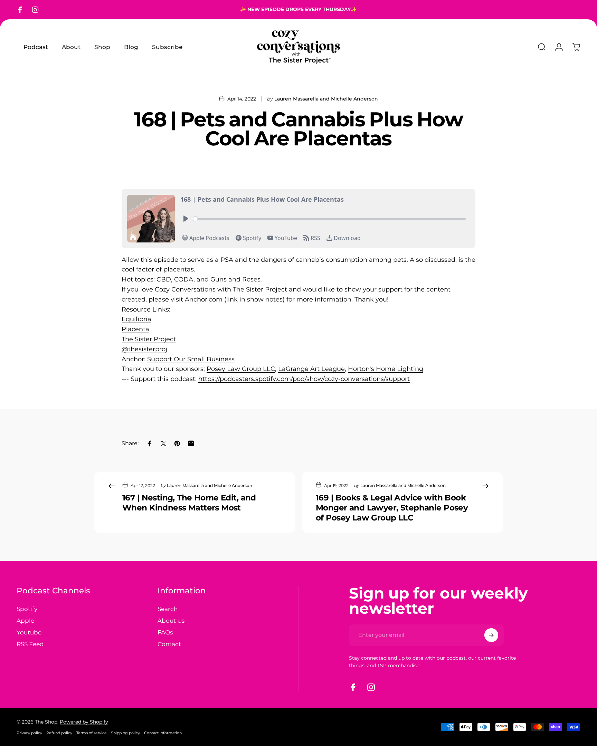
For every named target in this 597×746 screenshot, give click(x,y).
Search (168, 608)
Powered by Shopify (84, 722)
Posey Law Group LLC (241, 369)
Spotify (27, 608)
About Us (171, 620)
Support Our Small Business (191, 359)
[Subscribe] (491, 635)
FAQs (165, 632)
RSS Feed (30, 644)
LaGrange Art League (311, 369)
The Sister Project (149, 339)
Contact (169, 644)
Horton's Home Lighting (385, 369)
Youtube (29, 632)
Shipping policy (125, 732)
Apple (25, 620)
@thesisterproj (144, 349)
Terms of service (91, 732)
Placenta (135, 329)
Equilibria (136, 319)
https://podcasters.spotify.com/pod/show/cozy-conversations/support (304, 379)
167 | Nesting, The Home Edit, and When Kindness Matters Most (189, 503)
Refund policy (59, 732)
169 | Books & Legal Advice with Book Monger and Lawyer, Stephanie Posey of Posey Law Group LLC (392, 508)
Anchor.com (203, 299)
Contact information (163, 732)
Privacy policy (29, 732)
